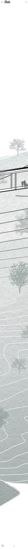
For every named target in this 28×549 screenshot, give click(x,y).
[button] (1, 2)
